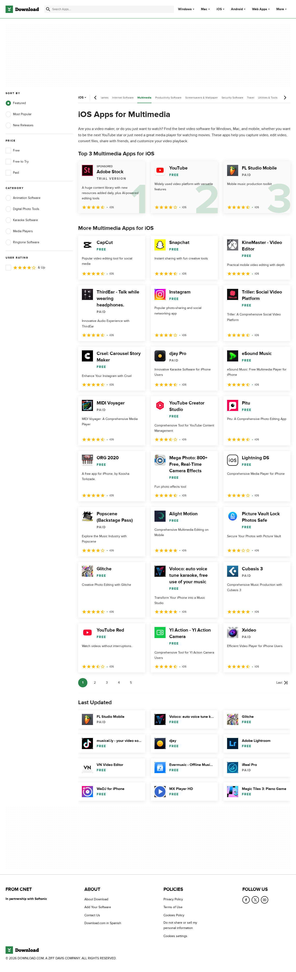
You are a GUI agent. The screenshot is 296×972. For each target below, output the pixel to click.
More (280, 9)
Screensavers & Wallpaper (201, 97)
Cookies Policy (173, 915)
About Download (96, 899)
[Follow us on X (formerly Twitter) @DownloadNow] (255, 900)
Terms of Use (172, 907)
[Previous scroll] (95, 97)
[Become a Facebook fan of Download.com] (246, 900)
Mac (204, 9)
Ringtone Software (26, 242)
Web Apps (259, 9)
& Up (41, 267)
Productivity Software (168, 97)
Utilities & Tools (268, 97)
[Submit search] (48, 9)
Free (16, 150)
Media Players (23, 231)
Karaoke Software (25, 220)
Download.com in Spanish (102, 923)
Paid (16, 173)
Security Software (232, 97)
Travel (250, 97)
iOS (219, 9)
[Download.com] (22, 9)
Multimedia (144, 97)
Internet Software (123, 97)
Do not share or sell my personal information (180, 925)
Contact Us (92, 915)
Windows (185, 9)
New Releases (23, 125)
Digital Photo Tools (26, 209)
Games (104, 97)
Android (237, 9)
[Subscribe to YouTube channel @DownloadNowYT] (264, 900)
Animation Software (26, 198)
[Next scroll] (284, 97)
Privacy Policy (173, 899)
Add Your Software (97, 907)
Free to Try (21, 162)
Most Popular (22, 114)
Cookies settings (175, 936)
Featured (19, 103)
